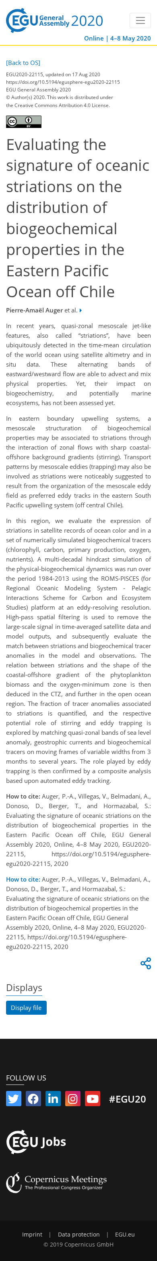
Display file (26, 1008)
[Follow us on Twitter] (13, 1101)
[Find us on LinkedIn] (53, 1101)
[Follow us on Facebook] (33, 1101)
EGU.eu (125, 1234)
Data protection (79, 1234)
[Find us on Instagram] (73, 1101)
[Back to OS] (23, 63)
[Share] (144, 965)
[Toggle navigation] (140, 20)
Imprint (32, 1234)
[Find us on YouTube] (92, 1101)
